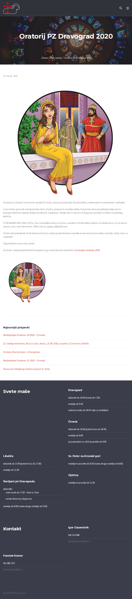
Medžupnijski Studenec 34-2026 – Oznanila (24, 335)
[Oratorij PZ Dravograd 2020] (66, 138)
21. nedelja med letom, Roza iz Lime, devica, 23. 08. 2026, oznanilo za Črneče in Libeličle (46, 343)
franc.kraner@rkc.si (13, 569)
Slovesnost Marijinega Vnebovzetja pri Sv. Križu (26, 369)
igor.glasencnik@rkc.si (79, 541)
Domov (44, 58)
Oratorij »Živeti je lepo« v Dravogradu (21, 352)
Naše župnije (56, 58)
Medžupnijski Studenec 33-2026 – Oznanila (24, 360)
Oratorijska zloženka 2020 (87, 250)
